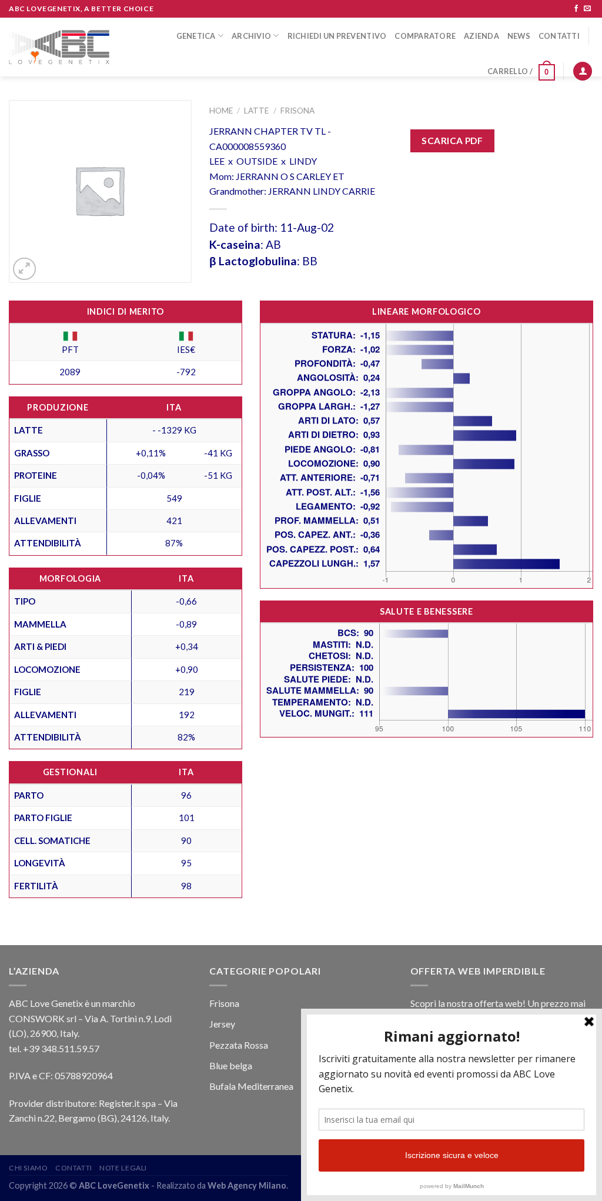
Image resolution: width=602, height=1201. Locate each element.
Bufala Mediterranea (251, 1086)
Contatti (559, 36)
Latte (256, 110)
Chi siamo (28, 1167)
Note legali (123, 1167)
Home (221, 110)
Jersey (222, 1023)
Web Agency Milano (247, 1185)
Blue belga (230, 1065)
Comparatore (425, 36)
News (518, 36)
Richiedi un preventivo (337, 36)
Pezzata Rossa (238, 1044)
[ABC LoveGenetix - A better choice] (59, 47)
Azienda (481, 36)
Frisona (297, 110)
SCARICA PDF (452, 140)
